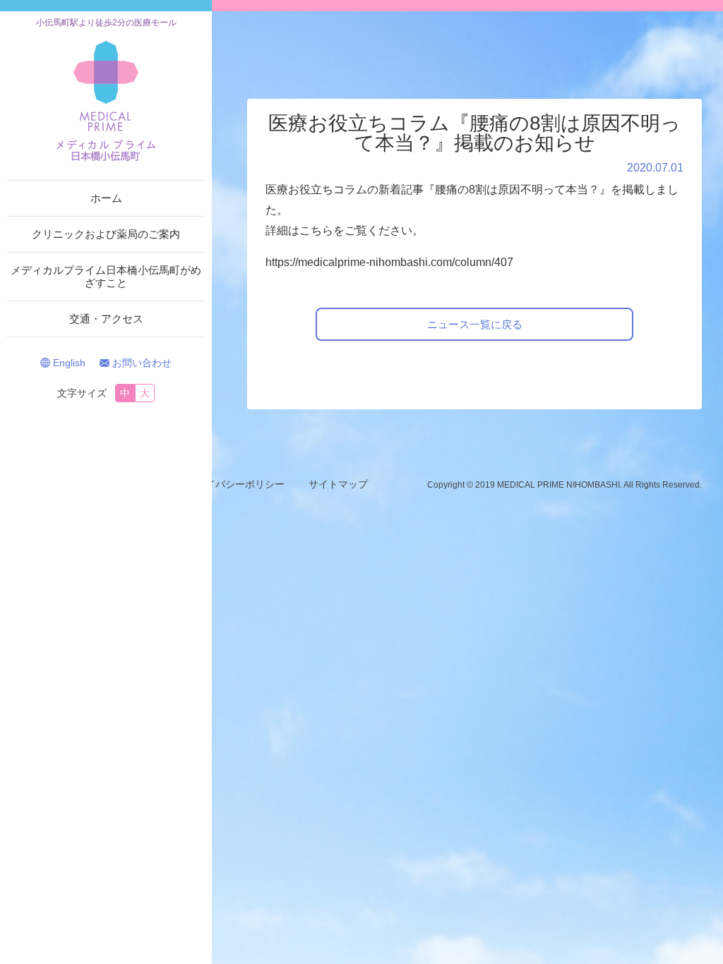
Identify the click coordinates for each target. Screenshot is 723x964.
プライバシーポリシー (235, 484)
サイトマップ (338, 484)
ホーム (106, 198)
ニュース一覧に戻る (474, 324)
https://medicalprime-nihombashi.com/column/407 (389, 262)
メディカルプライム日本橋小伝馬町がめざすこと (106, 276)
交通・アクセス (106, 319)
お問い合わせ (142, 362)
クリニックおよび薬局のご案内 (106, 234)
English (69, 362)
